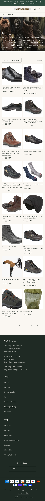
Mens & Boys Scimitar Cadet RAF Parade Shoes (11, 88)
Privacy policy (22, 490)
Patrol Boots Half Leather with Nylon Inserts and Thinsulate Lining (33, 88)
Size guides (8, 450)
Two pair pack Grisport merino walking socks (33, 184)
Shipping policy (23, 493)
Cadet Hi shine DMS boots (10, 247)
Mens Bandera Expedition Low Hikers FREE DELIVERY (12, 312)
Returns (7, 445)
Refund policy (10, 490)
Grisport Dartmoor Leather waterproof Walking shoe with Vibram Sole (33, 248)
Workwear (7, 412)
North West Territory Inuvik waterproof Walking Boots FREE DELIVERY (11, 153)
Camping (7, 387)
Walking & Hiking (10, 407)
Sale (5, 397)
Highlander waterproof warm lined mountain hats (32, 217)
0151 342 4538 (9, 359)
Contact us (8, 435)
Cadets (6, 382)
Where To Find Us (10, 455)
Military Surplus (10, 392)
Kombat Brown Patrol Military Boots (12, 217)
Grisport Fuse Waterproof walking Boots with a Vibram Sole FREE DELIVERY (32, 280)
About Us (7, 425)
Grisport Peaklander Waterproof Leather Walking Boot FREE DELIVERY (32, 121)
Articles (7, 430)
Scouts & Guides (10, 402)
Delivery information (11, 440)
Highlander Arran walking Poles (10, 280)
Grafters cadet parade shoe (32, 151)
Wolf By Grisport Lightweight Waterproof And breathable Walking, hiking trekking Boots (12, 185)
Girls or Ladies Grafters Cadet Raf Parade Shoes (11, 120)
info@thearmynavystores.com (15, 362)
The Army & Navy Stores (25, 497)
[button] (4, 9)
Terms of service (36, 490)
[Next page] (37, 325)
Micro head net (28, 311)
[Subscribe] (33, 468)
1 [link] (7, 326)
